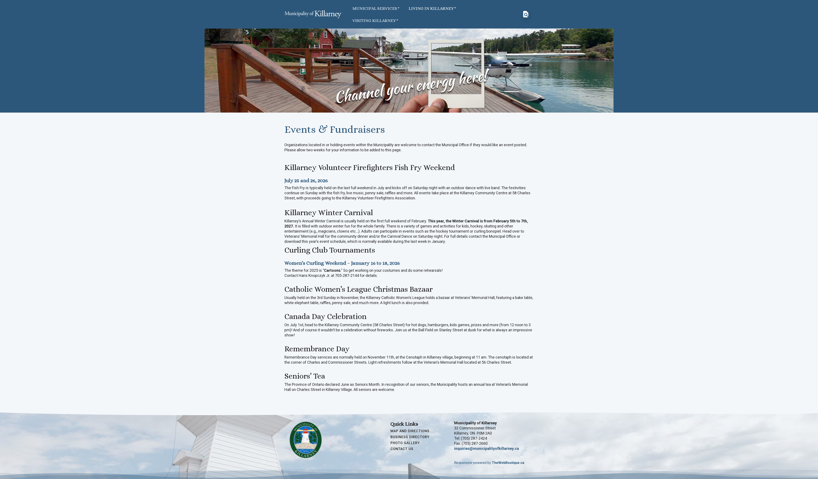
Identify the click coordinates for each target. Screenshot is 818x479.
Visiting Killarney (374, 20)
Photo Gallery (405, 443)
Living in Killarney (431, 8)
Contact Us (401, 449)
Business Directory (409, 437)
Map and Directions (409, 431)
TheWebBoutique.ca (508, 463)
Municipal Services (374, 8)
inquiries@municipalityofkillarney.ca (486, 448)
